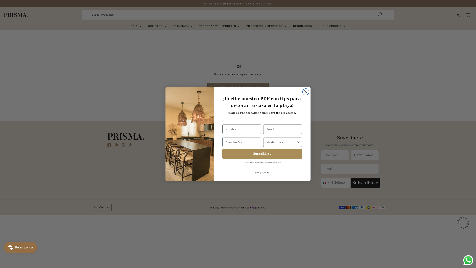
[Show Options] (298, 142)
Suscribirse (262, 153)
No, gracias (262, 172)
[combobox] (281, 142)
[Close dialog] (306, 92)
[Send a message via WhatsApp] (468, 260)
